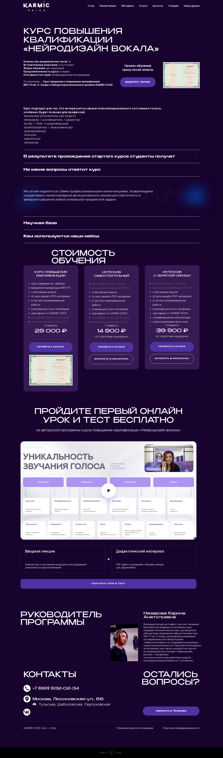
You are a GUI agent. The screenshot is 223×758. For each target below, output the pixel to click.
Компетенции (108, 5)
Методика (127, 5)
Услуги (143, 5)
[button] (51, 347)
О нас (91, 5)
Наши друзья (191, 5)
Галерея (173, 5)
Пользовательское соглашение (135, 728)
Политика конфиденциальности (181, 728)
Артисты (157, 5)
